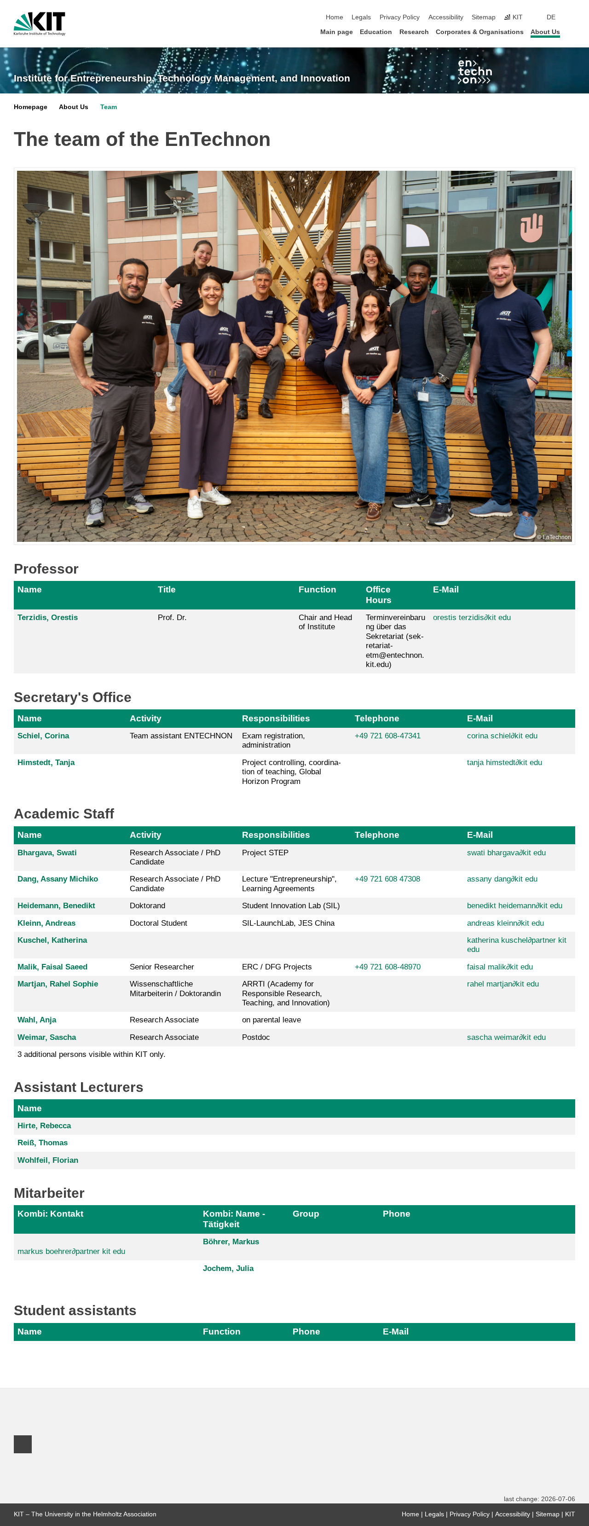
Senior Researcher (162, 967)
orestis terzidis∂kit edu (472, 617)
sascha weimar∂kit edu (506, 1037)
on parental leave (271, 1019)
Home (334, 17)
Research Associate (164, 1019)
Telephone (377, 718)
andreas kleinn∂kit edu (505, 923)
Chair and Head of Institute (325, 622)
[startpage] (572, 31)
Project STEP (265, 852)
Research (414, 32)
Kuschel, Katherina (52, 940)
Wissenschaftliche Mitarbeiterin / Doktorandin (175, 989)
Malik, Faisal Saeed (52, 967)
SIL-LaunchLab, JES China (288, 923)
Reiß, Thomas (42, 1142)
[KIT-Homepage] (39, 24)
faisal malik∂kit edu (500, 967)
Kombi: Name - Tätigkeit (234, 1219)
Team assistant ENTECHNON (181, 735)
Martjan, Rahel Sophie (57, 984)
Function (317, 589)
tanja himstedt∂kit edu (504, 762)
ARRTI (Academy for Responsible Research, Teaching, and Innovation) (286, 993)
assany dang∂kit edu (502, 879)
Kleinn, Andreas (46, 923)
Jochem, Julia (228, 1268)
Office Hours (379, 594)
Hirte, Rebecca (44, 1125)
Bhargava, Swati (47, 852)
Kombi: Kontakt (50, 1213)
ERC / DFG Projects (277, 967)
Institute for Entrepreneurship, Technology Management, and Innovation (182, 78)
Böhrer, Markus (231, 1241)
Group (306, 1213)
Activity (146, 718)
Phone (396, 1213)
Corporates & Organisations (480, 32)
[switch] (572, 17)
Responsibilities (276, 718)
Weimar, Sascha (46, 1037)
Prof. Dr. (172, 617)
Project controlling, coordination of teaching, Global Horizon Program (291, 772)
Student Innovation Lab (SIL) (291, 905)
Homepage (30, 107)
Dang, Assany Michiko (57, 879)
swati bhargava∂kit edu (506, 852)
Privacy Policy (400, 17)
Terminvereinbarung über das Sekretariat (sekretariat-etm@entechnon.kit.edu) (395, 641)
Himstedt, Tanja (46, 762)
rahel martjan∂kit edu (503, 984)
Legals (361, 17)
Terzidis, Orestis (47, 617)
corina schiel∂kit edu (502, 735)
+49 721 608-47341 (388, 735)
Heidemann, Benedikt (56, 905)
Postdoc (256, 1037)
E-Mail (446, 589)
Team (108, 107)
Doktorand (147, 905)
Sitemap (484, 17)
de (551, 17)
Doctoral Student (158, 923)
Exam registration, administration (273, 740)
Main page (336, 32)
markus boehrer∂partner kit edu (71, 1251)
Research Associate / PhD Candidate (175, 857)
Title (167, 589)
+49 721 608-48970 (388, 967)
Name (29, 589)
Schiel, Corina (43, 735)
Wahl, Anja (36, 1019)
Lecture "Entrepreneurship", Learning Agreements (289, 884)
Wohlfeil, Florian (47, 1160)
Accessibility (445, 17)
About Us (545, 32)
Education (376, 32)
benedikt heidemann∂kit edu (514, 905)
